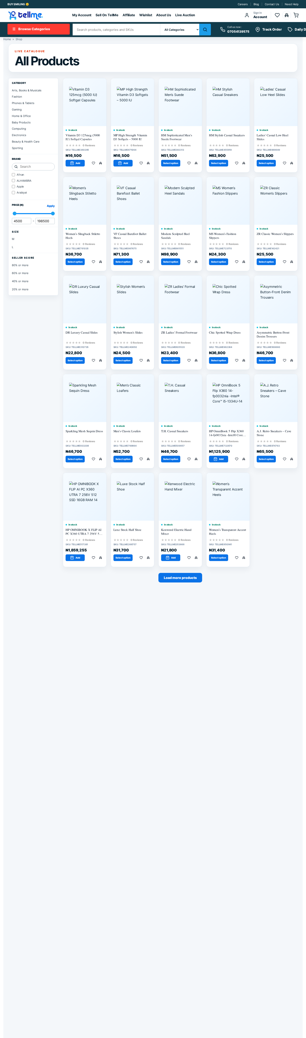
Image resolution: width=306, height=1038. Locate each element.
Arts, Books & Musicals (26, 90)
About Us (163, 15)
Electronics (19, 135)
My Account (81, 15)
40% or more (20, 281)
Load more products (180, 578)
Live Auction (185, 15)
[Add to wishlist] (94, 163)
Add (78, 163)
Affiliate (129, 15)
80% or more (20, 265)
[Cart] (296, 15)
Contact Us (272, 4)
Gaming (17, 109)
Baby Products (21, 122)
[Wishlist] (277, 15)
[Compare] (286, 15)
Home (7, 39)
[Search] (205, 29)
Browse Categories (31, 29)
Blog (256, 4)
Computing (19, 128)
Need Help (292, 4)
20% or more (20, 289)
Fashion (17, 96)
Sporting (17, 148)
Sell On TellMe (107, 15)
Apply (51, 205)
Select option (170, 163)
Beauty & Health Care (26, 141)
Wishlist (145, 15)
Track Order (272, 29)
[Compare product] (101, 163)
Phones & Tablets (23, 103)
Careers (243, 4)
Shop (19, 39)
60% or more (20, 273)
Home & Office (21, 116)
